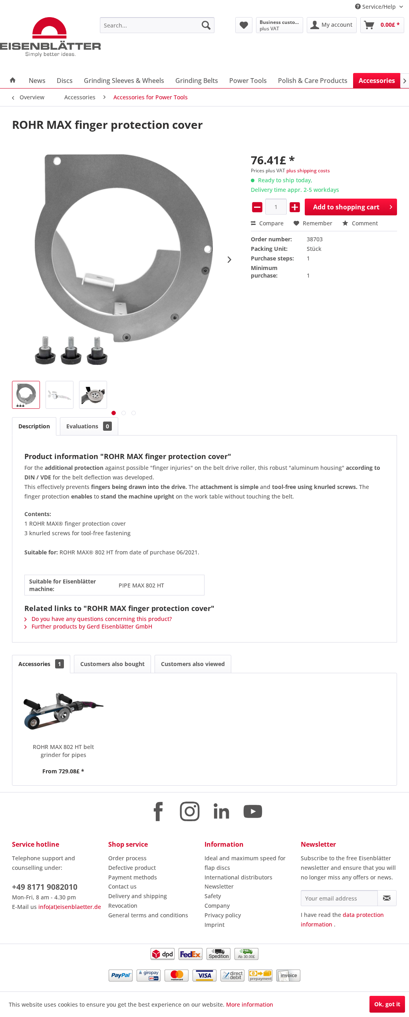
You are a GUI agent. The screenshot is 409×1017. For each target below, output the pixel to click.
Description (34, 426)
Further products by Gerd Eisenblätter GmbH (91, 626)
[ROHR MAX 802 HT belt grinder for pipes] (63, 711)
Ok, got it (387, 1004)
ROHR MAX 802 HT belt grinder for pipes (63, 751)
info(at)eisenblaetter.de (69, 907)
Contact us (122, 886)
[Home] (13, 80)
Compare (271, 223)
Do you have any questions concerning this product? (101, 619)
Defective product (132, 867)
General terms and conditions (148, 915)
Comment (364, 223)
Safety (212, 896)
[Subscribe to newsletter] (387, 898)
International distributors (238, 877)
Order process (127, 858)
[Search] (206, 25)
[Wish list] (243, 25)
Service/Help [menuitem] (379, 6)
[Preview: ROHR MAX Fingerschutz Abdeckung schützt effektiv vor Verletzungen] (93, 395)
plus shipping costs (308, 170)
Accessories (39, 664)
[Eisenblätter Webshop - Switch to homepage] (50, 37)
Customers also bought (112, 664)
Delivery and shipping (137, 896)
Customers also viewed (193, 664)
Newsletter (219, 886)
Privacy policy (222, 915)
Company (217, 905)
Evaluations (87, 426)
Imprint (214, 924)
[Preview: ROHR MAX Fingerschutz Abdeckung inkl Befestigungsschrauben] (26, 395)
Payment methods (132, 877)
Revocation (122, 905)
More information (249, 1004)
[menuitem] (157, 25)
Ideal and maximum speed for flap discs (245, 862)
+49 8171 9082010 (44, 887)
